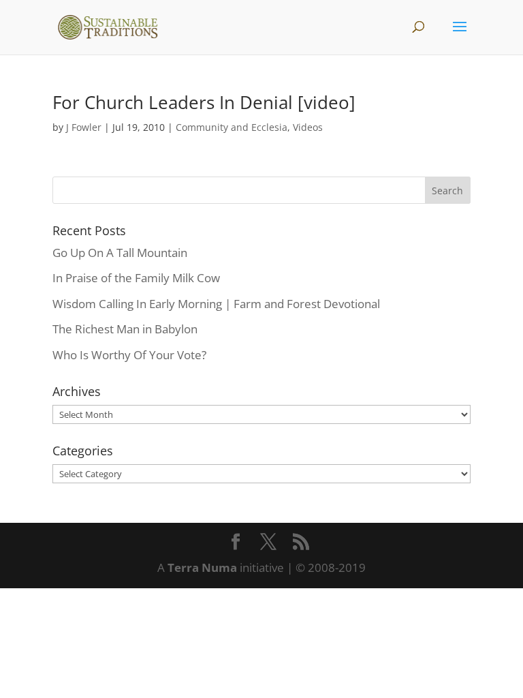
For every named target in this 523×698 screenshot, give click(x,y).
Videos (308, 127)
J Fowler (83, 127)
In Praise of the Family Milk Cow (136, 278)
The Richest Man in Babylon (124, 329)
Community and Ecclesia (231, 127)
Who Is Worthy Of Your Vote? (129, 355)
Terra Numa (202, 567)
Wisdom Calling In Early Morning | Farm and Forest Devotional (216, 304)
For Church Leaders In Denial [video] (203, 102)
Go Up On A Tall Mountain (119, 252)
